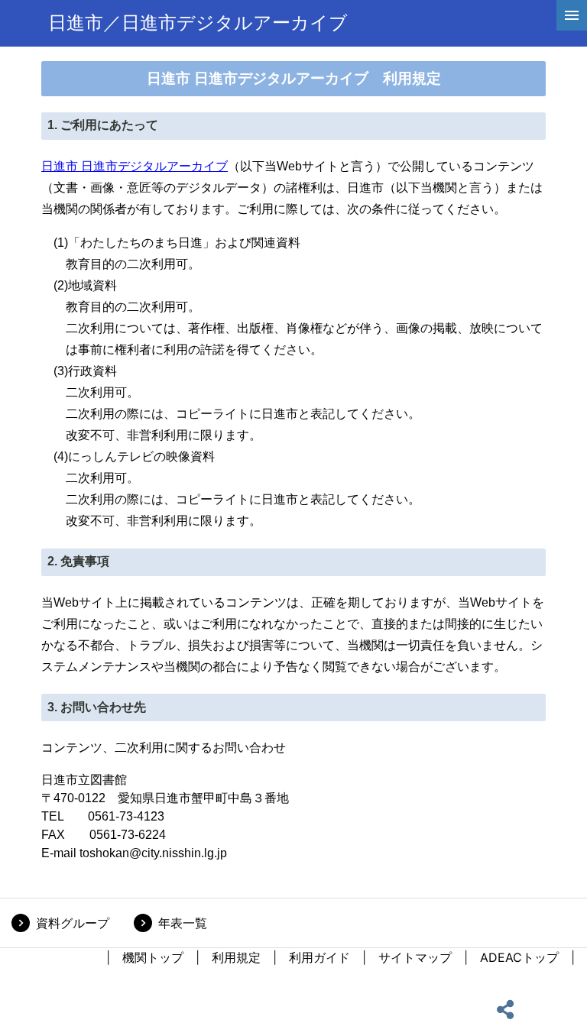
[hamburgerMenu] (571, 15)
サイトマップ (415, 957)
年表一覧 (182, 923)
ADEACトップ (519, 957)
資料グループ (72, 923)
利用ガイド (319, 957)
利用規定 (236, 957)
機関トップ (152, 957)
